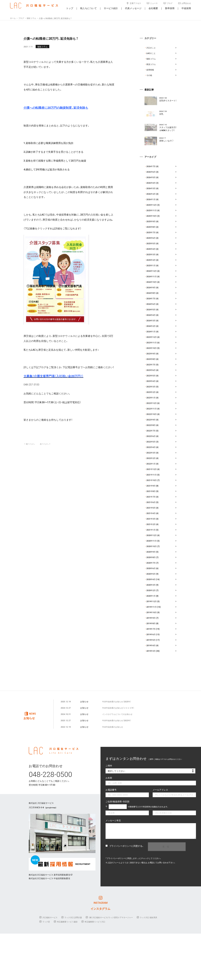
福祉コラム (42, 46)
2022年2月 (151, 458)
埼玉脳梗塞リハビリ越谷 (67, 921)
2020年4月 (151, 579)
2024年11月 (151, 276)
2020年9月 (151, 551)
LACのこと (151, 53)
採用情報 (150, 69)
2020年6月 (151, 568)
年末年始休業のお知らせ (112, 726)
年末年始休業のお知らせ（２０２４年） (118, 707)
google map (51, 807)
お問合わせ (186, 3)
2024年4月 (151, 315)
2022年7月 (151, 430)
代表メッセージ (133, 8)
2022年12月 (151, 403)
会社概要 (153, 8)
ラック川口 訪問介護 (73, 917)
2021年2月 (151, 524)
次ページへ (45, 444)
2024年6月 (151, 304)
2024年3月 (151, 320)
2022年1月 (151, 463)
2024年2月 (151, 326)
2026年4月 (151, 182)
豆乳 (161, 113)
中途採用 (186, 8)
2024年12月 (151, 271)
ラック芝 (46, 921)
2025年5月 (151, 243)
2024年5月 (151, 309)
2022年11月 (151, 408)
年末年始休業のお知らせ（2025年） (116, 701)
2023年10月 (151, 348)
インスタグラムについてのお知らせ (117, 714)
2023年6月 (151, 370)
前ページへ (29, 444)
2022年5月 (151, 441)
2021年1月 (151, 529)
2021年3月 (151, 518)
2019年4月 (151, 645)
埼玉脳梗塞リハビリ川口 (94, 921)
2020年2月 (151, 590)
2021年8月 (151, 491)
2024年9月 (151, 287)
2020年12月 (151, 535)
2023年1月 (151, 397)
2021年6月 (151, 502)
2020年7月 (151, 562)
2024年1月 (151, 331)
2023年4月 (151, 381)
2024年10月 (151, 282)
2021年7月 (151, 496)
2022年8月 (151, 425)
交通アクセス (135, 3)
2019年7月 (151, 628)
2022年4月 (151, 447)
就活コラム (151, 64)
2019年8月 (151, 623)
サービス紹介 (111, 8)
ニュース (154, 3)
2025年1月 (151, 265)
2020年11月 (151, 540)
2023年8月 (151, 359)
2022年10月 (151, 414)
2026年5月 (151, 177)
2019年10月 (151, 612)
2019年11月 (151, 606)
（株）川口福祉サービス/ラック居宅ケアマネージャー (111, 917)
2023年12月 (151, 337)
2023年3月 (151, 386)
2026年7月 (151, 166)
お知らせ (84, 701)
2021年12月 (151, 469)
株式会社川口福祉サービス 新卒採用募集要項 (49, 874)
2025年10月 (151, 215)
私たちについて (88, 8)
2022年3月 (151, 452)
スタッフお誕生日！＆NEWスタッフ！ (168, 129)
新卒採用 (169, 8)
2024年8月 (151, 293)
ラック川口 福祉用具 (148, 917)
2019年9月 (151, 617)
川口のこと (151, 47)
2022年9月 (151, 419)
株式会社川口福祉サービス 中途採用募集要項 (49, 878)
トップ (69, 8)
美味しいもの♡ (166, 140)
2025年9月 (151, 221)
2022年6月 (151, 436)
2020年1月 (151, 595)
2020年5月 (151, 573)
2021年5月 (151, 507)
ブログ (169, 3)
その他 (149, 75)
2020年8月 (151, 557)
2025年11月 (151, 210)
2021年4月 (151, 513)
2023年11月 (151, 342)
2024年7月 (151, 298)
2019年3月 (151, 650)
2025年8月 (151, 226)
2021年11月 (151, 474)
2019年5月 (151, 639)
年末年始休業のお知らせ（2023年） (116, 720)
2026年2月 (151, 193)
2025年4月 (151, 248)
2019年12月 (151, 601)
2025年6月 (151, 237)
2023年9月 (151, 353)
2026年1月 (151, 199)
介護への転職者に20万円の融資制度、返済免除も (56, 107)
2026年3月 (151, 188)
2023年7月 (151, 364)
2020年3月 (151, 584)
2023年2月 (151, 392)
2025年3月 (151, 254)
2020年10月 (151, 546)
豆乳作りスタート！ (168, 100)
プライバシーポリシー (120, 845)
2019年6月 (151, 634)
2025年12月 (151, 204)
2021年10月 (151, 480)
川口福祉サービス (49, 917)
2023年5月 (151, 375)
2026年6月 (151, 171)
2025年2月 (151, 259)
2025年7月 (151, 232)
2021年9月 (151, 485)
